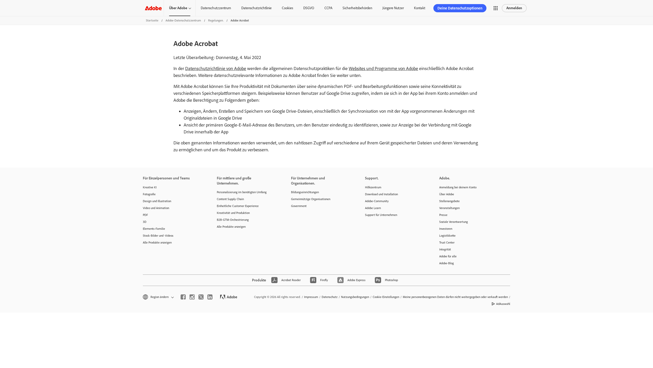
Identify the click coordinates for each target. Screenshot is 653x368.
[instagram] (192, 297)
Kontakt (419, 8)
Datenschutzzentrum (216, 8)
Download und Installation (381, 194)
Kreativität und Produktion (233, 213)
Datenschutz (329, 297)
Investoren (445, 229)
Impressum (311, 297)
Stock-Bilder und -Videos (158, 235)
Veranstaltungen (449, 208)
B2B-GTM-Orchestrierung (233, 220)
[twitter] (201, 297)
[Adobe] (153, 8)
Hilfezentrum (373, 187)
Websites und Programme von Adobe (383, 68)
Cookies (287, 8)
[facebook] (183, 297)
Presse (443, 215)
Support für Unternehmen (381, 215)
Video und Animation (156, 208)
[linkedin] (209, 297)
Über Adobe (178, 8)
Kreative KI (150, 187)
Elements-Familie (154, 229)
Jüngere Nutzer (393, 8)
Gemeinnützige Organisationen (310, 199)
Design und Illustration (157, 201)
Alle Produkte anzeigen (157, 242)
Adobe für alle (448, 256)
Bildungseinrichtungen (305, 192)
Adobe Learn (373, 208)
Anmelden (514, 8)
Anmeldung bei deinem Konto (457, 187)
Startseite (152, 20)
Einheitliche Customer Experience (238, 206)
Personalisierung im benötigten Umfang (242, 192)
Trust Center (447, 242)
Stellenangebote (449, 201)
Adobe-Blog (446, 263)
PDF (145, 215)
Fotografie (149, 194)
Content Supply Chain (230, 199)
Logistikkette (447, 235)
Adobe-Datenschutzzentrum (183, 20)
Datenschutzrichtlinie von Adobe (215, 68)
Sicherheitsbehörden (357, 8)
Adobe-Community (377, 201)
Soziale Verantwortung (453, 222)
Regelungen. (215, 20)
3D (144, 222)
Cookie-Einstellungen (386, 297)
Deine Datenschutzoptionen (459, 8)
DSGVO (308, 8)
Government (299, 206)
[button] (496, 8)
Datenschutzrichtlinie (256, 8)
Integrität (445, 249)
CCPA (328, 8)
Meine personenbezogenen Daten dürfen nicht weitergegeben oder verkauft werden (455, 297)
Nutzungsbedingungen (355, 297)
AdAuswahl (503, 304)
